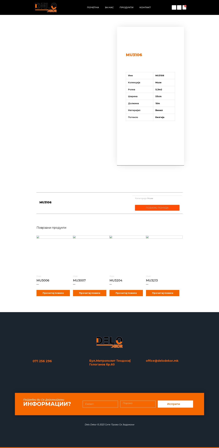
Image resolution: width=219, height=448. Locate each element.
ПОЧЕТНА (93, 7)
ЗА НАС (109, 7)
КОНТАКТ (145, 7)
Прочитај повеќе (53, 293)
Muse (150, 198)
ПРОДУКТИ (126, 7)
